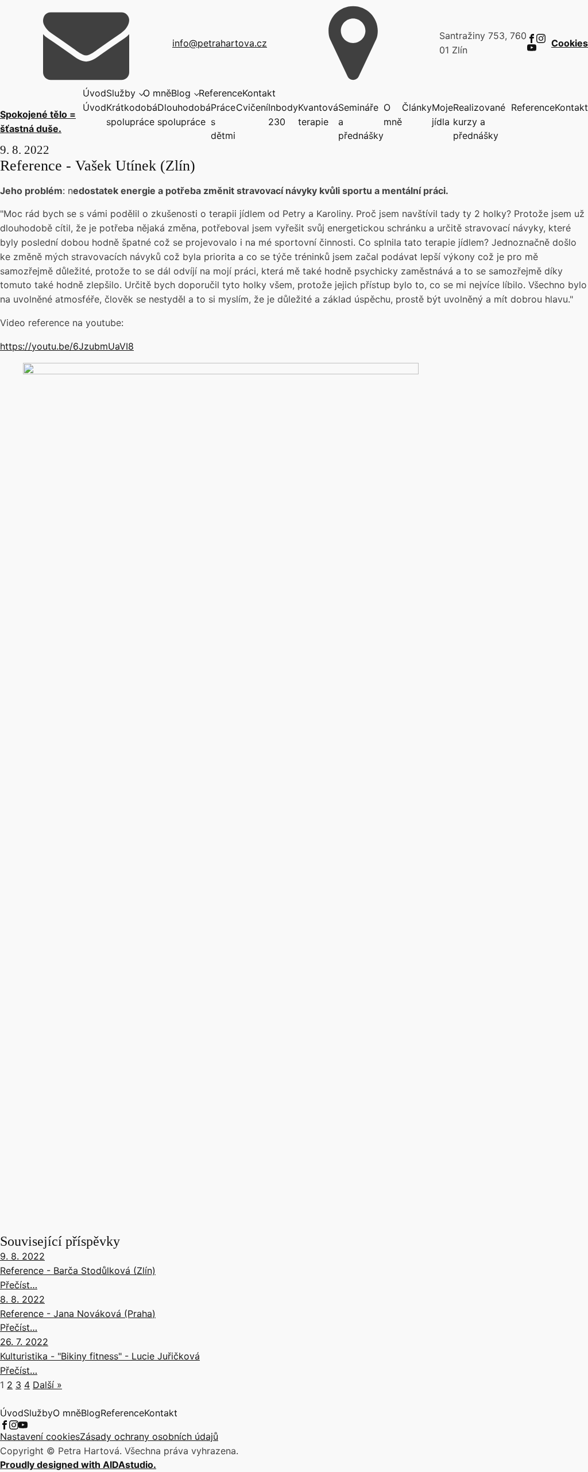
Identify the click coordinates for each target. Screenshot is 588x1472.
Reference (220, 93)
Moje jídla (442, 114)
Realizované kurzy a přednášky (479, 122)
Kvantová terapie (318, 114)
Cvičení (252, 107)
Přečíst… (18, 1285)
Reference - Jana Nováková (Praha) (78, 1313)
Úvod (94, 93)
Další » (47, 1384)
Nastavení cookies (40, 1436)
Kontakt (259, 93)
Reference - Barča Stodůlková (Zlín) (78, 1270)
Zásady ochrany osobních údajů (149, 1436)
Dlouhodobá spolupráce (184, 114)
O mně (157, 93)
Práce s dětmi (223, 122)
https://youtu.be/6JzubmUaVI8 (67, 346)
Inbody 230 (283, 114)
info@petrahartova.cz (219, 43)
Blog (181, 93)
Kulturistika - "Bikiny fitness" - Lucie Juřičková (100, 1356)
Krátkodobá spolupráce (131, 114)
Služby (121, 93)
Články (417, 107)
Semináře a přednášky (361, 122)
